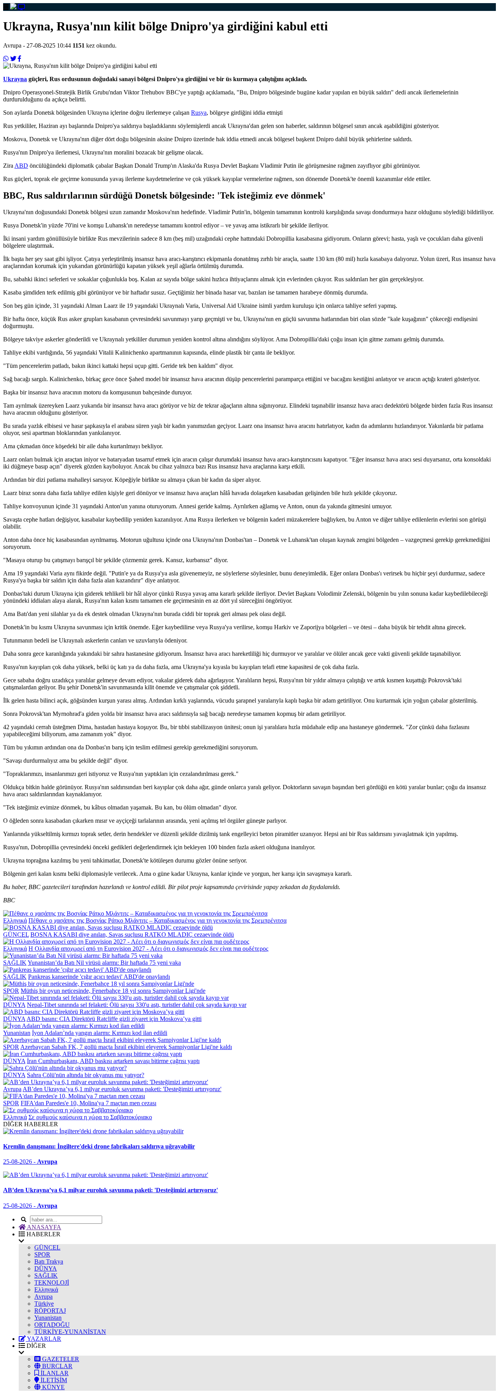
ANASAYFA (43, 1227)
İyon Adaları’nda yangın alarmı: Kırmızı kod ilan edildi (99, 1033)
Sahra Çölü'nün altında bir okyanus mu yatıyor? (85, 1075)
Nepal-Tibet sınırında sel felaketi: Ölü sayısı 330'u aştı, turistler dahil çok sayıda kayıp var (136, 1004)
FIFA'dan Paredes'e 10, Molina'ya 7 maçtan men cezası (88, 1103)
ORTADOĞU (52, 1324)
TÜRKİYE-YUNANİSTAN (70, 1331)
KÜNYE (53, 1387)
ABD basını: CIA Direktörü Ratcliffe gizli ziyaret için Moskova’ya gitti (114, 1018)
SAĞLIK (15, 962)
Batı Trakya (48, 1261)
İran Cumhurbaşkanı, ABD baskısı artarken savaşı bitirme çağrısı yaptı (113, 1061)
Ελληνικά (15, 920)
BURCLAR (57, 1366)
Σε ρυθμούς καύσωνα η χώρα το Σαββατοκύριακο (90, 1117)
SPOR (11, 990)
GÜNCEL (16, 934)
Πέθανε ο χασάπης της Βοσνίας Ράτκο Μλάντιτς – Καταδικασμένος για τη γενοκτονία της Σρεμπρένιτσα (157, 920)
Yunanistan (16, 1033)
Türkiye (44, 1303)
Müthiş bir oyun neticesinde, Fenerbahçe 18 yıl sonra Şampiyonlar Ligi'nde (113, 990)
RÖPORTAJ (50, 1310)
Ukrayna (15, 79)
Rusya (199, 112)
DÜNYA (14, 1004)
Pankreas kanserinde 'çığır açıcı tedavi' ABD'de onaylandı (99, 976)
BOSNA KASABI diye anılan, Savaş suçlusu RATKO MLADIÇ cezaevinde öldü (132, 934)
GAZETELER (60, 1359)
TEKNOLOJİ (51, 1282)
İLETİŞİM (53, 1380)
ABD (21, 165)
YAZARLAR (43, 1338)
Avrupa (12, 1089)
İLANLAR (54, 1373)
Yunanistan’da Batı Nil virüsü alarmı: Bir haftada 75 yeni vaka (104, 962)
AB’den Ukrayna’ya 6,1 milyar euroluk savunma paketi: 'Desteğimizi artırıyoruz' (122, 1089)
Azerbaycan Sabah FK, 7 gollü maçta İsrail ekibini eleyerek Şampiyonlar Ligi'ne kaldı (126, 1047)
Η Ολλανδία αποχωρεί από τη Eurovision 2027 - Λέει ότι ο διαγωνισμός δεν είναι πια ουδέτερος (148, 948)
